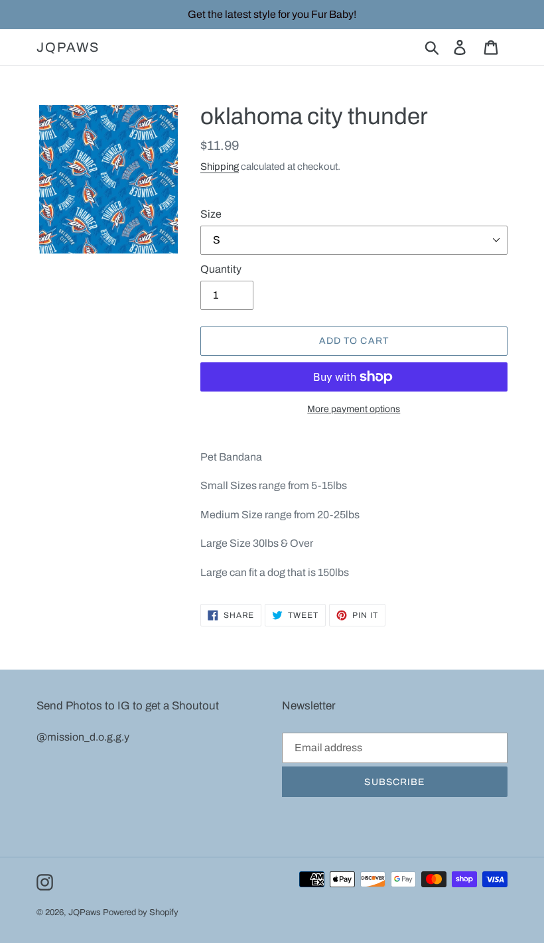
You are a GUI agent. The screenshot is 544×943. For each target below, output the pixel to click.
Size (211, 214)
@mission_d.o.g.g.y (82, 737)
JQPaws (68, 47)
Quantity (220, 269)
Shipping (219, 166)
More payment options (353, 409)
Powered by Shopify (140, 912)
